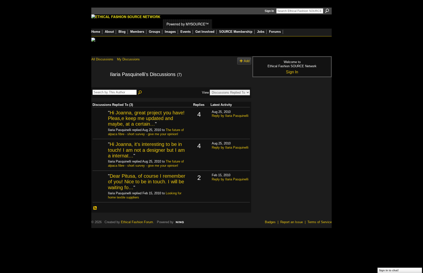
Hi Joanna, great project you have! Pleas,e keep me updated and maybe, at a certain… (146, 118)
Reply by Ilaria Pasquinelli (230, 116)
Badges (270, 222)
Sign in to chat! (389, 270)
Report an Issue (291, 222)
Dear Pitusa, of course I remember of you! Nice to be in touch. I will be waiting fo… (146, 181)
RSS (95, 208)
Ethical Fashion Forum (137, 222)
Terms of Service (319, 222)
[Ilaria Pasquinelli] (99, 85)
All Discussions (102, 59)
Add (246, 61)
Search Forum (140, 92)
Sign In (269, 11)
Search (327, 11)
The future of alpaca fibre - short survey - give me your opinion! (146, 132)
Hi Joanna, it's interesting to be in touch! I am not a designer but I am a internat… (146, 150)
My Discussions (128, 59)
